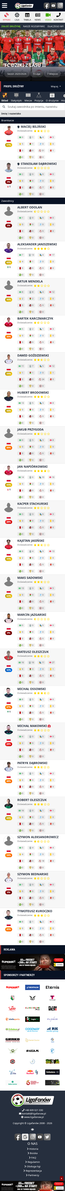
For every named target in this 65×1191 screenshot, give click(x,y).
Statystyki (16, 100)
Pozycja (38, 100)
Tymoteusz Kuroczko (34, 911)
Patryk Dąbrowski (32, 763)
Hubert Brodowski (33, 392)
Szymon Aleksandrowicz (37, 837)
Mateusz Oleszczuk (33, 652)
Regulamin (33, 1161)
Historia (33, 1148)
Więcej (55, 86)
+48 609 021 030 (34, 1110)
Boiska (33, 1153)
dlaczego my (56, 26)
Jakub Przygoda (30, 429)
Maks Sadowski (29, 578)
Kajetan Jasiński (30, 541)
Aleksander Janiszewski (37, 244)
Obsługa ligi (33, 1166)
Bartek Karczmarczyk (35, 318)
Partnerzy (33, 1175)
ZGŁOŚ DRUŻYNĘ (10, 26)
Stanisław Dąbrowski (38, 164)
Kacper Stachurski (32, 504)
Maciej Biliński (33, 127)
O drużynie (52, 100)
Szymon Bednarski (32, 874)
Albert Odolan (29, 207)
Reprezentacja (33, 1170)
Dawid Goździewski (33, 355)
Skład (4, 100)
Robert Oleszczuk (32, 800)
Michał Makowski (32, 726)
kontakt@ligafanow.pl (34, 1113)
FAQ (33, 1157)
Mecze (28, 100)
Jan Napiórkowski (32, 467)
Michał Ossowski (31, 689)
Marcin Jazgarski (31, 615)
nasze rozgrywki (34, 26)
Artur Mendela (30, 281)
